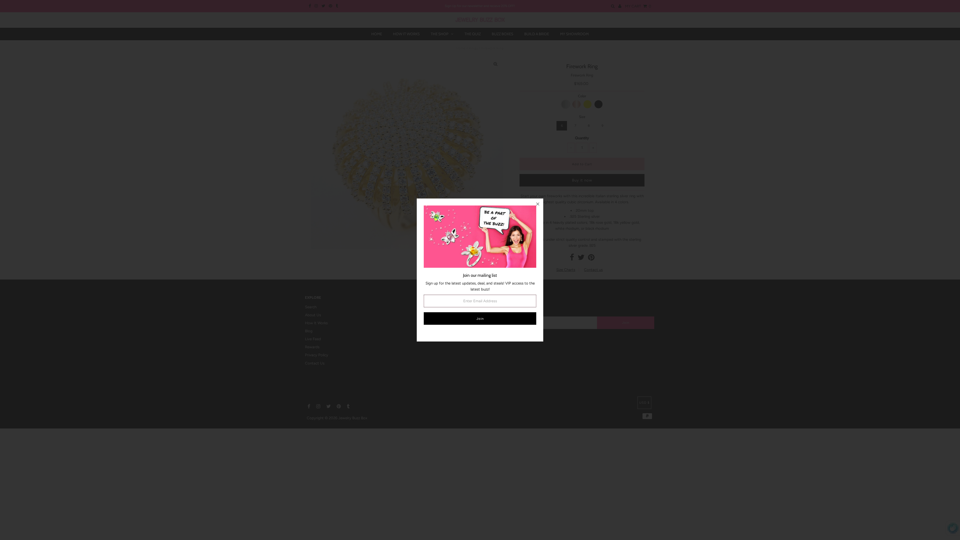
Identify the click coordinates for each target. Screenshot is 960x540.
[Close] (537, 204)
